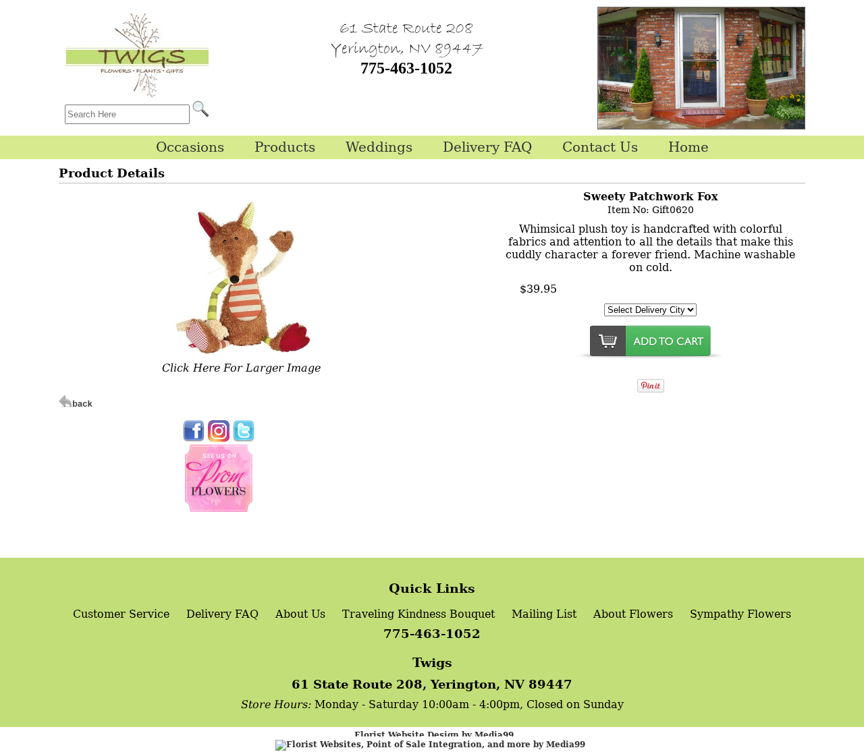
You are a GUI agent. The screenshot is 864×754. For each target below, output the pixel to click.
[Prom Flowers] (218, 508)
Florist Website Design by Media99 (434, 735)
